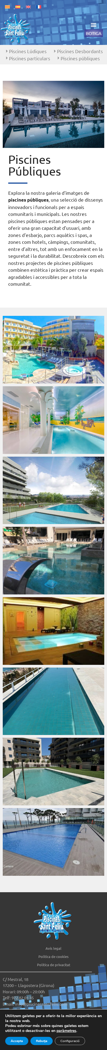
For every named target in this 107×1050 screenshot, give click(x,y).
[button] (93, 24)
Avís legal (53, 948)
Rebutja (41, 1041)
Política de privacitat (53, 964)
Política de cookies (53, 956)
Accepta (17, 1041)
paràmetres (66, 1030)
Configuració (70, 1041)
